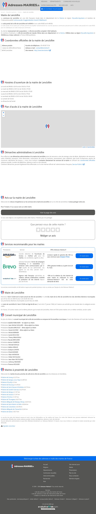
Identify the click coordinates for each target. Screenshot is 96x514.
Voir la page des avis (48, 212)
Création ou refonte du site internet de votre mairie (48, 495)
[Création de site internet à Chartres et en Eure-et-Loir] (48, 507)
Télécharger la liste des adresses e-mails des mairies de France (48, 458)
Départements (47, 470)
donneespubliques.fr (23, 499)
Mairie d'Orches (7, 397)
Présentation (73, 470)
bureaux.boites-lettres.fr (46, 499)
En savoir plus (84, 256)
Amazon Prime (64, 257)
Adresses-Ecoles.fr (59, 499)
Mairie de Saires (7, 412)
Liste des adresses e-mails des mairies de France (48, 492)
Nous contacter (74, 476)
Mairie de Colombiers (9, 407)
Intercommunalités (48, 5)
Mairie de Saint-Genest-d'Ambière (13, 387)
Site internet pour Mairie (52, 9)
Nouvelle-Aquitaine (78, 18)
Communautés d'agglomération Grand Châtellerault (29, 20)
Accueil (45, 464)
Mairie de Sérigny (7, 392)
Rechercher (63, 5)
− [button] (3, 115)
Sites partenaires (11, 499)
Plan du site (72, 473)
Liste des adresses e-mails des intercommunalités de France (48, 494)
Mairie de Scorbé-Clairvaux (10, 390)
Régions (45, 467)
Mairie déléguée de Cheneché (11, 409)
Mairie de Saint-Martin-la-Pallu (12, 404)
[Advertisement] (48, 66)
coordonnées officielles (87, 160)
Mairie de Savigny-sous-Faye (11, 380)
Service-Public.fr (77, 164)
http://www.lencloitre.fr (41, 50)
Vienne (61, 18)
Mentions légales (74, 478)
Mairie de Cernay (7, 377)
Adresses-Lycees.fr (84, 499)
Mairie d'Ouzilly (7, 382)
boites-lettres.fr (34, 499)
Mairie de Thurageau (8, 399)
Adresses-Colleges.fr (71, 499)
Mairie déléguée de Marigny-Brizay (13, 402)
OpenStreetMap (91, 147)
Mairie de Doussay (8, 385)
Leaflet (84, 147)
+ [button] (3, 112)
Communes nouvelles (49, 473)
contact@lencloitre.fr (42, 48)
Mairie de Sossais (7, 394)
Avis (71, 5)
